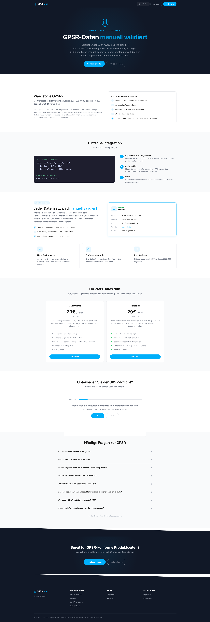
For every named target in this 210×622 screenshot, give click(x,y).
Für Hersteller (75, 606)
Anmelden (156, 4)
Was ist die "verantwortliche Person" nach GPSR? (78, 476)
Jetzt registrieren (95, 562)
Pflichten (73, 598)
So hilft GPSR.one (76, 602)
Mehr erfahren (117, 562)
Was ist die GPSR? (76, 595)
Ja (98, 416)
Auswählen (75, 357)
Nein (112, 416)
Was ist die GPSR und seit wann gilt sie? (74, 451)
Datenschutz (148, 598)
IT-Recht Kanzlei (99, 516)
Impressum (147, 595)
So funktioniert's (94, 64)
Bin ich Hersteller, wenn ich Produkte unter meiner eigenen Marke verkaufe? (90, 492)
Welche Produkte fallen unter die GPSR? (74, 459)
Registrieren (169, 4)
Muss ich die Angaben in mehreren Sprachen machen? (81, 508)
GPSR (43, 4)
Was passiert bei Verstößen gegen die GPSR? (77, 500)
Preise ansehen (116, 64)
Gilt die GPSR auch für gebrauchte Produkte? (77, 484)
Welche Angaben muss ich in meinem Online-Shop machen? (83, 467)
